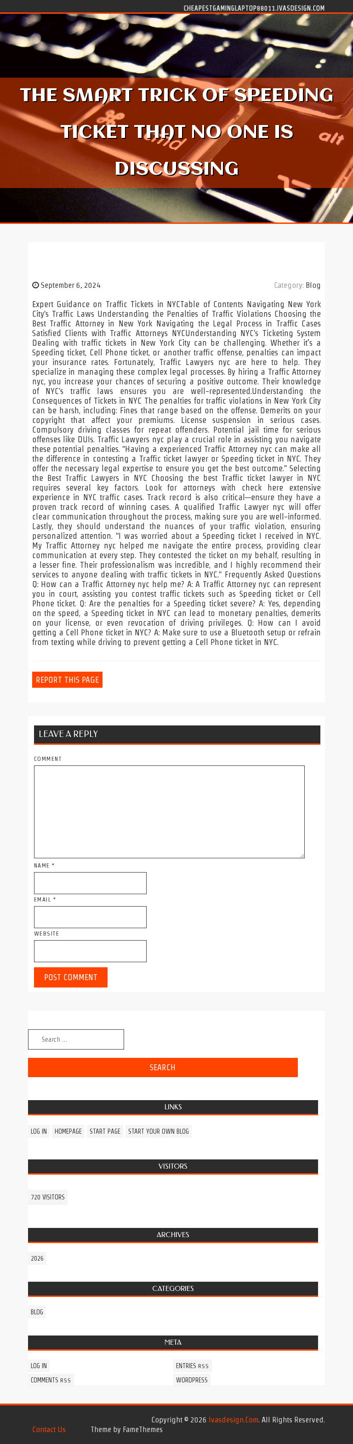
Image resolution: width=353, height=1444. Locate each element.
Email (45, 899)
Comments (51, 1380)
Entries (192, 1366)
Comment (48, 758)
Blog (313, 285)
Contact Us (49, 1429)
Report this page (67, 679)
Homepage (68, 1131)
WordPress (192, 1380)
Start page (105, 1131)
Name (44, 865)
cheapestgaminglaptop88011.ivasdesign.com (254, 7)
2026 (37, 1258)
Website (47, 933)
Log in (39, 1131)
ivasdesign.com (233, 1419)
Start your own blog (158, 1131)
